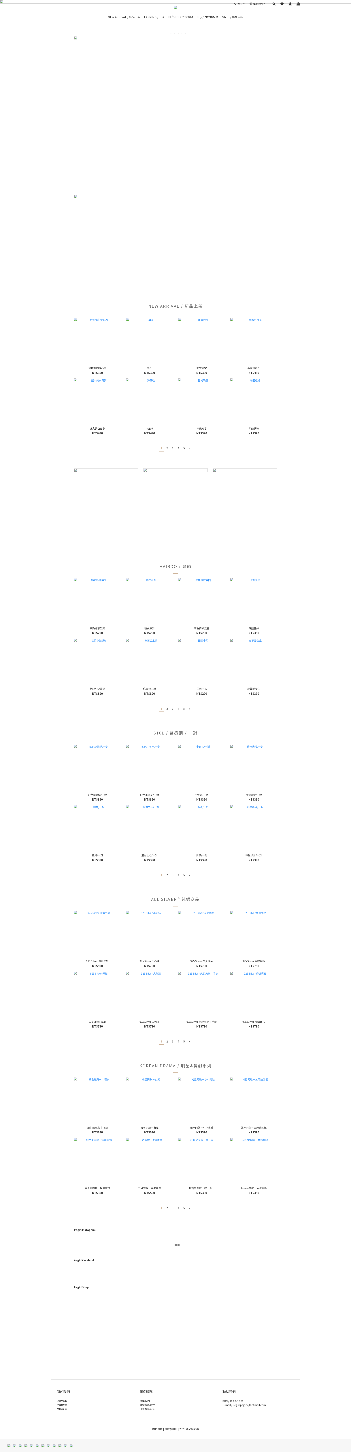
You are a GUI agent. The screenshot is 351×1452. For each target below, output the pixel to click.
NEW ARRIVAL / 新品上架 (124, 17)
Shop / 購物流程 (232, 17)
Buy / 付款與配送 (208, 17)
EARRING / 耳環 (154, 17)
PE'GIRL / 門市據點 (180, 17)
